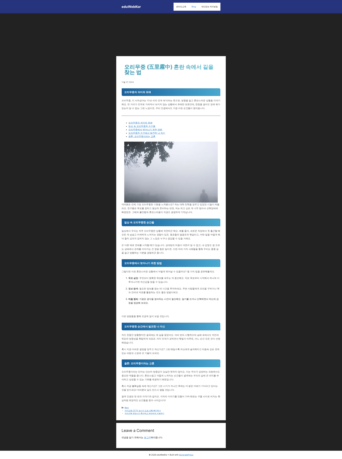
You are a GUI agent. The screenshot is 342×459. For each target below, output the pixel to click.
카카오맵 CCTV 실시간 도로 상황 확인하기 (143, 410)
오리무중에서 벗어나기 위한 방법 (145, 129)
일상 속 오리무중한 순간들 (141, 126)
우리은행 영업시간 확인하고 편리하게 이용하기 (144, 413)
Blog (194, 6)
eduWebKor (131, 7)
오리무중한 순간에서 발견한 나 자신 (146, 133)
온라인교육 (181, 6)
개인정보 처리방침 (209, 6)
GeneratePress (186, 455)
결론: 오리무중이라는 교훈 (141, 136)
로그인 (147, 437)
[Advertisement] (171, 33)
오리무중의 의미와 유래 (140, 122)
